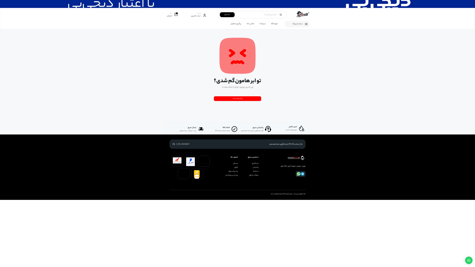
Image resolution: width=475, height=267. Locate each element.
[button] (469, 260)
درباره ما (263, 23)
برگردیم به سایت (237, 98)
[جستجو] (281, 15)
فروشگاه (274, 23)
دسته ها (256, 171)
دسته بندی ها (298, 23)
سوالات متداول (254, 175)
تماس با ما (250, 23)
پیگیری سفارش (235, 23)
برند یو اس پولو (233, 171)
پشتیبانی (256, 167)
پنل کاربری (255, 163)
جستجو (227, 14)
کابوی (236, 167)
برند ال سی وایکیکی (231, 175)
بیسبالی (235, 163)
